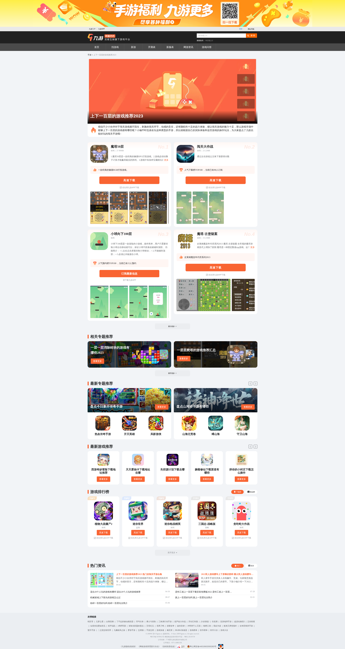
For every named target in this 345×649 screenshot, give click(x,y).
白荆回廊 (110, 621)
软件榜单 (204, 630)
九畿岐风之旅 (119, 630)
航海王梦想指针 (230, 626)
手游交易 (150, 630)
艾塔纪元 (150, 626)
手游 (89, 55)
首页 (96, 47)
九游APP (101, 29)
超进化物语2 (239, 621)
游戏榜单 (193, 630)
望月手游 (91, 630)
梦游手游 (131, 630)
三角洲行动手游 (165, 621)
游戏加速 (160, 630)
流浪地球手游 (226, 621)
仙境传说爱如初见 (97, 626)
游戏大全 (224, 630)
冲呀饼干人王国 (194, 626)
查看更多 (97, 361)
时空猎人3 (209, 40)
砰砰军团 (122, 626)
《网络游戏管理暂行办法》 (149, 646)
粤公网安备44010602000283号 (203, 646)
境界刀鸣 (160, 626)
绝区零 (90, 621)
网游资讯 (188, 47)
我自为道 (217, 626)
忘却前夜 (251, 621)
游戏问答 (207, 47)
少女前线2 (205, 621)
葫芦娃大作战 (180, 621)
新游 (133, 47)
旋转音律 (181, 626)
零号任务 (140, 621)
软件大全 (214, 630)
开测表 (151, 47)
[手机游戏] (109, 37)
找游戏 (115, 47)
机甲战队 (112, 626)
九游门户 (92, 29)
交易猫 (141, 630)
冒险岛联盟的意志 (136, 626)
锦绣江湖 (207, 626)
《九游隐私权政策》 (128, 646)
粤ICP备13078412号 (157, 637)
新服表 (170, 47)
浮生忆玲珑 (193, 621)
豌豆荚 (169, 630)
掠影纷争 (170, 626)
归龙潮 (215, 621)
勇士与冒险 (151, 621)
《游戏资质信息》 (168, 646)
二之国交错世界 (104, 630)
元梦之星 (100, 621)
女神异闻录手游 (246, 626)
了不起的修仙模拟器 (124, 621)
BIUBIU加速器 (181, 630)
